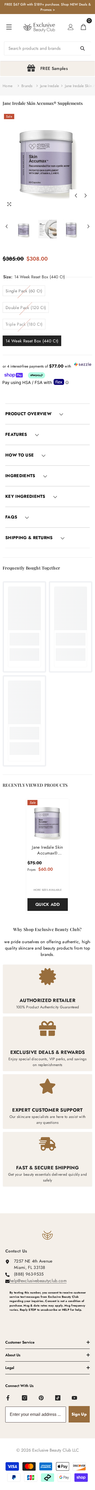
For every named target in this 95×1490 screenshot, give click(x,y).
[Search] (47, 48)
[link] (24, 639)
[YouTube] (74, 1398)
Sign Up (79, 1414)
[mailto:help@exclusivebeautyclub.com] (50, 1318)
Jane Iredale (49, 85)
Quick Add (47, 904)
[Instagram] (24, 1398)
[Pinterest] (41, 1398)
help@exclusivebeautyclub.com (38, 1281)
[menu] (9, 27)
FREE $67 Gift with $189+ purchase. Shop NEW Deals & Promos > (47, 7)
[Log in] (70, 27)
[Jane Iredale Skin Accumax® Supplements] (47, 820)
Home (7, 85)
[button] (75, 195)
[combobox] (47, 48)
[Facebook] (8, 1398)
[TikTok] (58, 1398)
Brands (27, 85)
